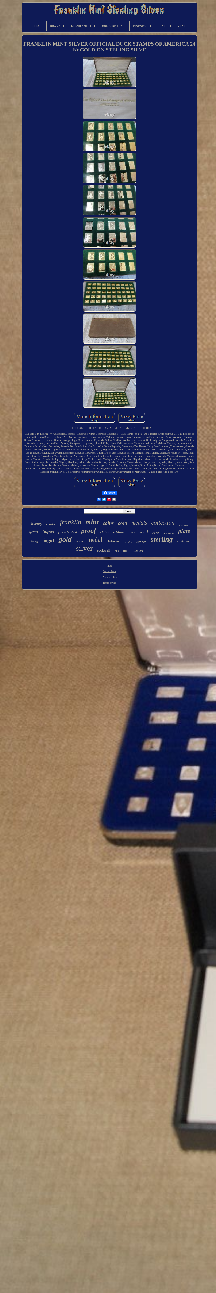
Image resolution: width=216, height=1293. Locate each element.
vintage (34, 541)
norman (141, 541)
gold (65, 539)
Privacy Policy (109, 577)
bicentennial (168, 533)
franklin (70, 522)
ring (117, 550)
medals (139, 523)
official (79, 541)
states (104, 532)
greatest (138, 550)
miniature (183, 541)
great (33, 531)
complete (128, 542)
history (36, 524)
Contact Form (109, 571)
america (51, 524)
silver (84, 548)
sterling (162, 539)
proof (88, 530)
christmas (113, 541)
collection (162, 522)
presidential (67, 532)
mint (92, 522)
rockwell (103, 550)
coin (122, 523)
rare (155, 532)
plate (184, 531)
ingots (48, 531)
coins (108, 523)
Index (109, 565)
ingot (48, 540)
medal (94, 539)
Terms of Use (109, 582)
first (125, 550)
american (183, 524)
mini (132, 532)
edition (118, 532)
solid (143, 532)
